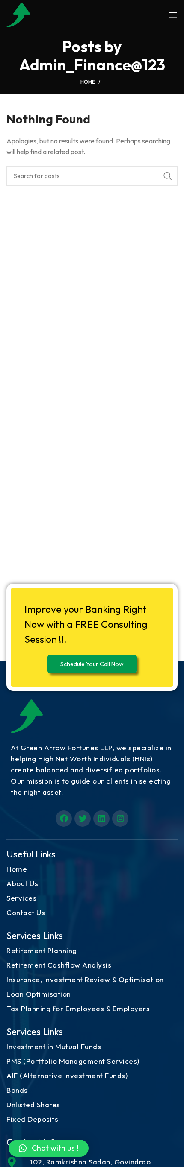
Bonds (17, 1089)
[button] (49, 1148)
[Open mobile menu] (173, 14)
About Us (22, 883)
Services (21, 897)
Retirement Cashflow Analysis (58, 964)
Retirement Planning (41, 950)
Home (87, 82)
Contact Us (25, 912)
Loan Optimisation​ (38, 993)
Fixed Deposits (32, 1118)
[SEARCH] (168, 176)
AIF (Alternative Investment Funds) (67, 1075)
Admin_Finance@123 (92, 64)
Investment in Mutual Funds (53, 1046)
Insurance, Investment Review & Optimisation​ (85, 979)
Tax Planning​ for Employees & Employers (78, 1008)
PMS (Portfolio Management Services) (72, 1060)
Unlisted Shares (33, 1104)
